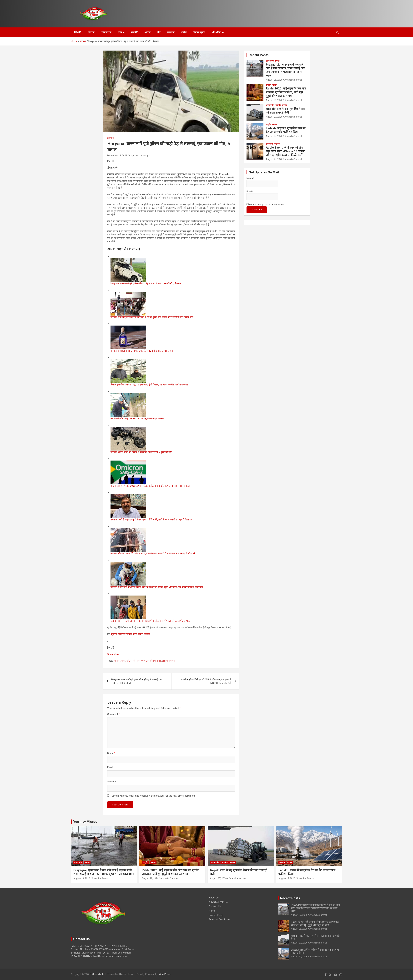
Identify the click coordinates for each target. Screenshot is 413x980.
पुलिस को (136, 660)
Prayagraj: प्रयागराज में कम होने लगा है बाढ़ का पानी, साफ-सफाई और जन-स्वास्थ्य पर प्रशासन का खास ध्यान (285, 70)
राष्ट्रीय (91, 32)
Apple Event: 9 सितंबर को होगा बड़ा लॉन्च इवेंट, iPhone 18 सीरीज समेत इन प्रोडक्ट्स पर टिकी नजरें (285, 151)
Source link (113, 654)
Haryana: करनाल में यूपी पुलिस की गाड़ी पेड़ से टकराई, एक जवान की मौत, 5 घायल (136, 681)
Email (111, 767)
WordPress (165, 974)
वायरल (277, 61)
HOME (77, 32)
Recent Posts (259, 55)
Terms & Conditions (219, 919)
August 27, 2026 (274, 116)
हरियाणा (110, 137)
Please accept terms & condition (266, 204)
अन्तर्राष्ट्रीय (106, 32)
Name (111, 753)
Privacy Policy (216, 915)
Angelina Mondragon (139, 155)
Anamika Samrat (293, 79)
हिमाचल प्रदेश (199, 32)
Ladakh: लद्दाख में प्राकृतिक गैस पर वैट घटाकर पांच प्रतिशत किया (285, 130)
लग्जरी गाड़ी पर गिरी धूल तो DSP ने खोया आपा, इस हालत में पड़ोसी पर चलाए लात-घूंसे (206, 681)
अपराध (148, 32)
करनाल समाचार (119, 660)
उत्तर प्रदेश (270, 61)
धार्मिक (183, 32)
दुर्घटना (114, 634)
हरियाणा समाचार (125, 634)
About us (214, 897)
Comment (113, 714)
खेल (159, 32)
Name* (250, 178)
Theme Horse (126, 974)
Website (111, 781)
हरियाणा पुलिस (155, 660)
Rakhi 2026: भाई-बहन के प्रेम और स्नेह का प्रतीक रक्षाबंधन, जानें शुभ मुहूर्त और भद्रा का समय (286, 92)
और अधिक (216, 32)
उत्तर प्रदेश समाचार (141, 634)
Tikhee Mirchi (97, 974)
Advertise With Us (218, 902)
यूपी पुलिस (145, 660)
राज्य (120, 32)
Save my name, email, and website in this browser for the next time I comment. (153, 795)
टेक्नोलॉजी (269, 144)
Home (212, 910)
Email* (250, 191)
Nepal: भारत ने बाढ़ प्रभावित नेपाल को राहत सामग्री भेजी (285, 110)
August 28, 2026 (274, 79)
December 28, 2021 (117, 155)
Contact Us (215, 906)
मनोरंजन (171, 32)
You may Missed (85, 822)
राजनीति (134, 32)
